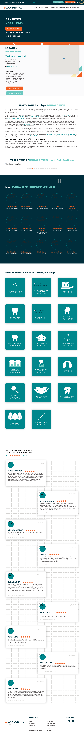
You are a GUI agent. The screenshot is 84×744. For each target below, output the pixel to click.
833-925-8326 (30, 2)
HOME (35, 7)
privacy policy (10, 727)
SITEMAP (49, 730)
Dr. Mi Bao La (11, 252)
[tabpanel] (42, 164)
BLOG (48, 728)
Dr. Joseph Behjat (57, 228)
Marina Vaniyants (57, 252)
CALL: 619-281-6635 (12, 36)
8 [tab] (40, 168)
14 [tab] (51, 168)
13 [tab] (49, 168)
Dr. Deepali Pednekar (71, 207)
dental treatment (29, 124)
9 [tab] (42, 168)
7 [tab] (38, 168)
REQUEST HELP (51, 725)
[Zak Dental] (13, 8)
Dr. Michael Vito (26, 206)
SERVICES (53, 7)
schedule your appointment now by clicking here (61, 134)
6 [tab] (36, 168)
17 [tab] (56, 168)
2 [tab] (29, 168)
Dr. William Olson (71, 228)
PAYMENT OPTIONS (60, 7)
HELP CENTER (75, 7)
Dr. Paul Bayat (41, 206)
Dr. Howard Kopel (11, 206)
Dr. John (56, 206)
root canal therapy (66, 115)
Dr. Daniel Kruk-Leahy (41, 229)
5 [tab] (34, 168)
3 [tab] (31, 168)
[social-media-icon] (65, 721)
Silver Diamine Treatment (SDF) (16, 118)
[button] (64, 58)
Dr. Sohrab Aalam (26, 252)
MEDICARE (68, 7)
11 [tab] (45, 168)
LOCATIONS (40, 7)
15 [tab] (53, 168)
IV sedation (21, 116)
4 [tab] (32, 168)
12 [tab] (47, 168)
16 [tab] (55, 168)
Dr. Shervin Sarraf (11, 228)
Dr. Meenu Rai (26, 228)
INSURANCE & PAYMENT (35, 730)
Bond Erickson (71, 252)
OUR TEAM (47, 7)
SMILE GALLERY (51, 723)
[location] (77, 2)
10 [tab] (43, 168)
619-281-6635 (12, 66)
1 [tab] (27, 168)
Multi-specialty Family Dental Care (17, 32)
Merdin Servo (41, 252)
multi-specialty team (33, 116)
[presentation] (14, 89)
